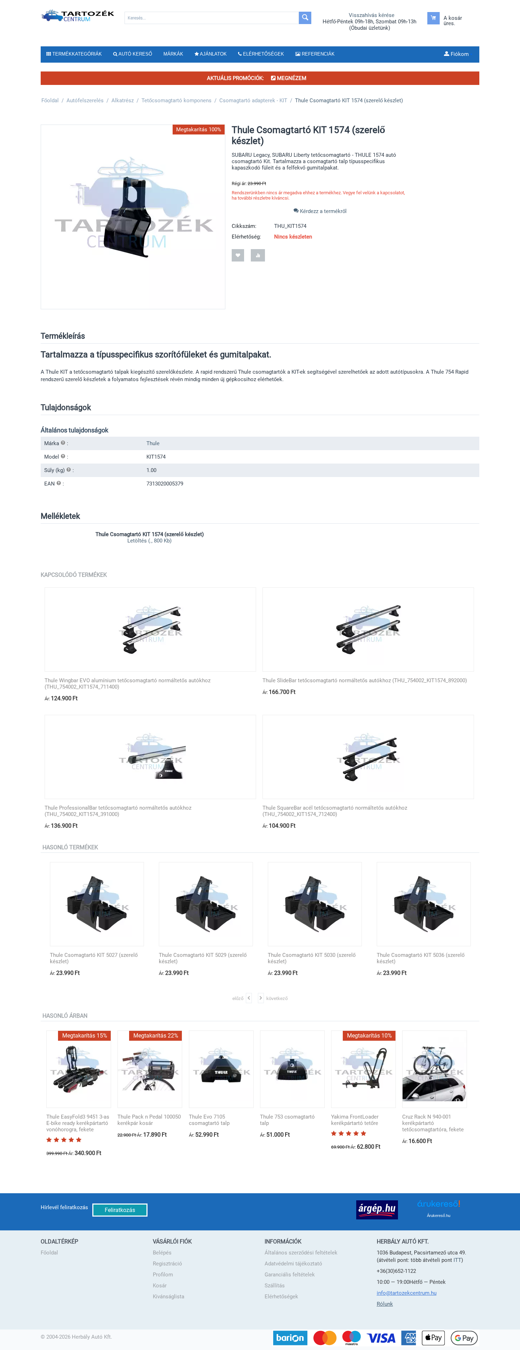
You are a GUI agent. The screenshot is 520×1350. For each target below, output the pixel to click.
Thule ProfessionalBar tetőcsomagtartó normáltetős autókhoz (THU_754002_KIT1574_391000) (118, 811)
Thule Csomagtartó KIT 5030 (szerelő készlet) (297, 958)
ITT (457, 1260)
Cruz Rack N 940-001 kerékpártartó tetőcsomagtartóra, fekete (433, 1123)
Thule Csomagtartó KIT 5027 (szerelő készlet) (79, 958)
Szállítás (275, 1285)
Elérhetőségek (281, 1296)
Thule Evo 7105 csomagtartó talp (209, 1120)
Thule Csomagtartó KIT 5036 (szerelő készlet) (406, 958)
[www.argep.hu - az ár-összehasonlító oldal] (377, 1209)
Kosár (160, 1285)
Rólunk (385, 1304)
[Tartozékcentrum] (78, 15)
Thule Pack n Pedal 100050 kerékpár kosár (149, 1120)
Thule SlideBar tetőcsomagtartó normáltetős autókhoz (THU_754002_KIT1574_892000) (364, 680)
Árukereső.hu (438, 1215)
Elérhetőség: (246, 237)
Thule (153, 443)
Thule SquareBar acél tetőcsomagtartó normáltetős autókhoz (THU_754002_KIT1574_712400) (334, 811)
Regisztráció (167, 1263)
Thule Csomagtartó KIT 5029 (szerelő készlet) (188, 958)
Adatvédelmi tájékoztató (293, 1263)
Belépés (162, 1253)
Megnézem (291, 78)
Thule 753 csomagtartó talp (287, 1120)
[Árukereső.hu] (438, 1206)
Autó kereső (134, 54)
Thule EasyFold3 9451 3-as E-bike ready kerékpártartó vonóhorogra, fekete (77, 1123)
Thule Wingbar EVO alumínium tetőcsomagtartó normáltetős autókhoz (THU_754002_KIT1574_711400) (127, 683)
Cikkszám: (244, 226)
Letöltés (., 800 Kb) (149, 541)
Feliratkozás (120, 1210)
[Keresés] (305, 18)
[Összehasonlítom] (258, 255)
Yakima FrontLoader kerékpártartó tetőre (355, 1120)
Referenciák (317, 54)
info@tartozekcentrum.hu (407, 1293)
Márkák (173, 54)
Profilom (163, 1274)
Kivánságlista (168, 1296)
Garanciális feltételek (290, 1274)
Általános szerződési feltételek (301, 1253)
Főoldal (49, 1253)
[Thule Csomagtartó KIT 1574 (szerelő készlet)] (133, 217)
